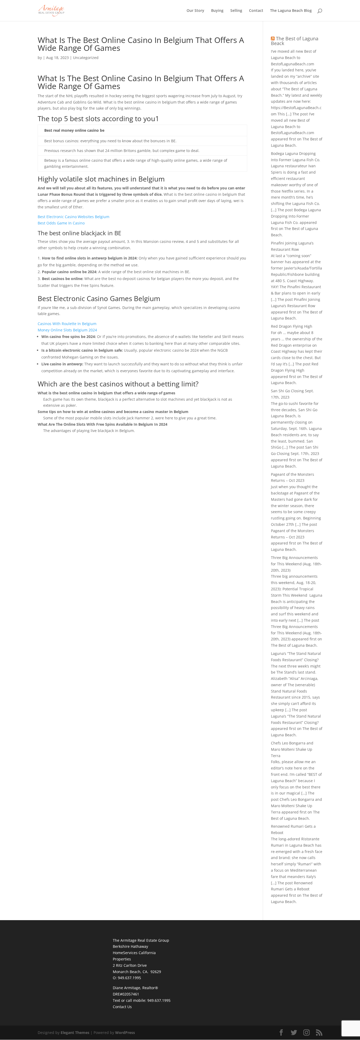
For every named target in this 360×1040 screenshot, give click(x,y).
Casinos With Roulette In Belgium (67, 323)
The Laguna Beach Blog (291, 11)
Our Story (195, 11)
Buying (217, 11)
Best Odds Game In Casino (61, 222)
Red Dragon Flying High (291, 326)
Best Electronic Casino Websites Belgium (73, 216)
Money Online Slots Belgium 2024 (67, 329)
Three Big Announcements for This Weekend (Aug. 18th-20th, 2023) (296, 564)
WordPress (125, 1032)
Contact (256, 11)
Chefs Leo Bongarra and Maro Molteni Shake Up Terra (292, 749)
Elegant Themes (75, 1032)
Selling (236, 11)
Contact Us (122, 1006)
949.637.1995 (159, 1000)
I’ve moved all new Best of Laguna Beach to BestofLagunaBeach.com (293, 57)
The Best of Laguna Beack (294, 40)
